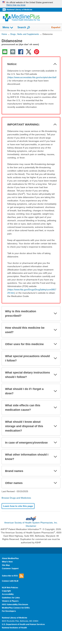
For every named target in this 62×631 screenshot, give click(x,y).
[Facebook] (20, 52)
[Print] (13, 52)
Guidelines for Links (11, 598)
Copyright (6, 591)
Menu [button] (6, 27)
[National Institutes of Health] (5, 9)
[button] (55, 64)
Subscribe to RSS (10, 576)
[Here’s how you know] (31, 4)
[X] (28, 52)
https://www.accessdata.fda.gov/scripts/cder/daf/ (32, 77)
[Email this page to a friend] (5, 52)
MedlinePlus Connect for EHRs (16, 608)
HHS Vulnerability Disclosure (15, 604)
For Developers (9, 611)
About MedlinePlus (10, 558)
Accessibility (8, 594)
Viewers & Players (10, 601)
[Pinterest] (36, 52)
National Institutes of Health (14, 628)
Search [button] (21, 27)
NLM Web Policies (10, 588)
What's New (7, 562)
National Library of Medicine (19, 10)
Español (55, 27)
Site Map (6, 565)
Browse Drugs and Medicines (16, 498)
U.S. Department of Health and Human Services (23, 624)
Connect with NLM (10, 581)
